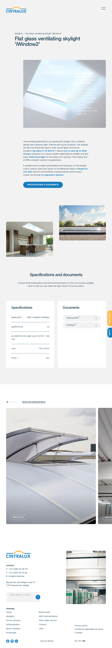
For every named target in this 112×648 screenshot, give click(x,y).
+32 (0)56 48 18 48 (17, 573)
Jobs (41, 628)
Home (9, 612)
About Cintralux (13, 628)
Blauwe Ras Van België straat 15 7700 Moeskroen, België (20, 584)
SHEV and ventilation (48, 616)
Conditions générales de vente (89, 629)
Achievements (13, 624)
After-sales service (48, 620)
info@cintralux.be (16, 576)
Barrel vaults (44, 612)
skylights (19, 34)
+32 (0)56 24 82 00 (18, 569)
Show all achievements (33, 402)
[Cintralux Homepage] (16, 9)
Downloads (11, 633)
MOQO (51, 641)
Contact (43, 624)
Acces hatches (13, 620)
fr (80, 641)
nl (76, 641)
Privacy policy (81, 625)
